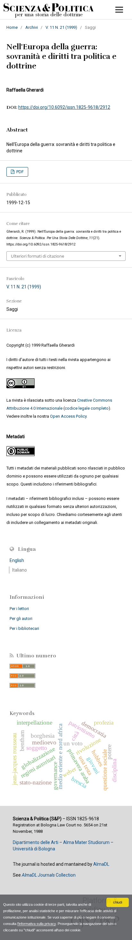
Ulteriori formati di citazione (37, 256)
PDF (19, 171)
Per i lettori (19, 608)
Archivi (31, 27)
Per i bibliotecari (24, 628)
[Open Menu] (119, 9)
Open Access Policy (68, 416)
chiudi (117, 902)
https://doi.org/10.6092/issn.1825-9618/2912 (64, 107)
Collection (49, 875)
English (17, 560)
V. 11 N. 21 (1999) (61, 27)
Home (12, 27)
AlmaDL (101, 864)
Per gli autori (21, 618)
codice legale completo (87, 408)
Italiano (19, 570)
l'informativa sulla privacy (36, 924)
